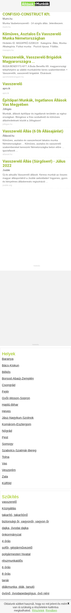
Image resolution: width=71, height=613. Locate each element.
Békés (6, 372)
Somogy (7, 444)
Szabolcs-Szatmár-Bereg (19, 450)
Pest (5, 437)
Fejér (5, 391)
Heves (6, 411)
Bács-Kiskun (10, 365)
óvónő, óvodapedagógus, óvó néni (25, 593)
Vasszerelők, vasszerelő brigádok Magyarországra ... (32, 59)
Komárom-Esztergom (16, 424)
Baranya (7, 359)
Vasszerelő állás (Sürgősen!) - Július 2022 (34, 163)
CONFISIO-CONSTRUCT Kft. (26, 14)
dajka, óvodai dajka (15, 528)
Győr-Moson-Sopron (16, 398)
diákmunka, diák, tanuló (18, 587)
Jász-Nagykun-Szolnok (18, 417)
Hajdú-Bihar (10, 404)
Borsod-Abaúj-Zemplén (18, 378)
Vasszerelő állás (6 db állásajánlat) (33, 131)
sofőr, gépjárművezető (17, 547)
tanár (5, 580)
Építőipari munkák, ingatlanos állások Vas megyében (35, 102)
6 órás (6, 567)
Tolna (5, 457)
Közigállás (9, 508)
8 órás (6, 573)
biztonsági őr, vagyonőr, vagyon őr (25, 521)
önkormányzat (11, 534)
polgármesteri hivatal (16, 554)
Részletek (38, 610)
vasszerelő (12, 84)
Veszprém (9, 470)
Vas (4, 463)
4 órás (6, 541)
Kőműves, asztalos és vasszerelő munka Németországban (32, 36)
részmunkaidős (12, 560)
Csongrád (8, 385)
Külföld (6, 483)
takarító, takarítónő (15, 515)
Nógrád (7, 431)
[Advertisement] (35, 229)
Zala (5, 476)
